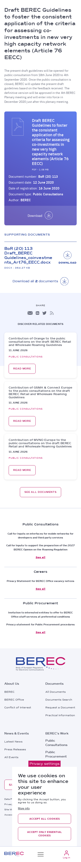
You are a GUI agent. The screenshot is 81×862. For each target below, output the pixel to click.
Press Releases (15, 749)
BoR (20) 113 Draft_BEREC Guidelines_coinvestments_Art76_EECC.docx (28, 255)
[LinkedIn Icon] (37, 313)
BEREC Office (14, 699)
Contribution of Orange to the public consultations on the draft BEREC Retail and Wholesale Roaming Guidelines (40, 342)
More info (24, 808)
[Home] (14, 854)
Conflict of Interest (17, 707)
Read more (22, 368)
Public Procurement (56, 754)
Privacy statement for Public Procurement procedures (40, 624)
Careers (51, 763)
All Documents (55, 691)
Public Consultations (48, 194)
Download (35, 216)
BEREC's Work (56, 733)
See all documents (40, 492)
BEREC (9, 691)
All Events (11, 757)
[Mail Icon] (30, 313)
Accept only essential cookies (44, 834)
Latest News (13, 741)
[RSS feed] (52, 313)
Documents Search (58, 699)
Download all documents (35, 281)
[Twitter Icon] (44, 313)
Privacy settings (45, 764)
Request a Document (60, 707)
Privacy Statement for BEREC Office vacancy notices (40, 581)
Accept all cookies (44, 818)
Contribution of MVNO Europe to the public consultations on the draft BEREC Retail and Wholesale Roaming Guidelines (40, 443)
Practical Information (60, 715)
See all (40, 557)
